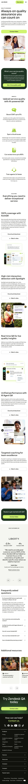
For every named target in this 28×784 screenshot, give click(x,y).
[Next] (17, 688)
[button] (12, 599)
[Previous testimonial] (8, 580)
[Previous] (11, 688)
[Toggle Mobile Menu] (25, 2)
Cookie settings (5, 780)
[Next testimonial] (20, 580)
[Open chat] (24, 780)
